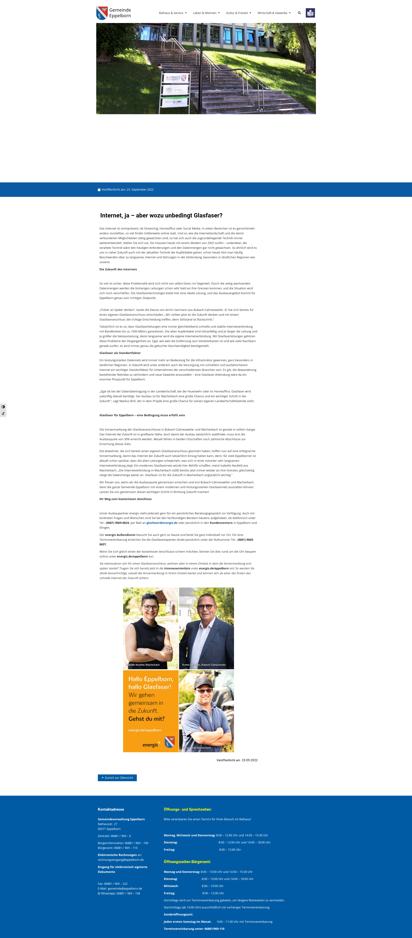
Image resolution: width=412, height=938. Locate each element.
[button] (299, 13)
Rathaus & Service (171, 13)
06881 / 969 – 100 (136, 843)
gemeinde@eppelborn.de (125, 888)
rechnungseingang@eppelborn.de (121, 860)
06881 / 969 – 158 (128, 893)
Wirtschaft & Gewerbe (272, 13)
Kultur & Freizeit (237, 13)
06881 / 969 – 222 (115, 884)
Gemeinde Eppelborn (120, 12)
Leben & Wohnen (204, 13)
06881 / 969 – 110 (125, 848)
